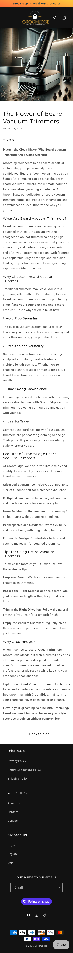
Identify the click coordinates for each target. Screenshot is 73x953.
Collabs (13, 820)
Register (13, 854)
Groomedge (41, 946)
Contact (13, 811)
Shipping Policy (18, 778)
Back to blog (39, 734)
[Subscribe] (58, 887)
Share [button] (10, 139)
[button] (8, 17)
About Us (14, 803)
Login (11, 845)
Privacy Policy (17, 761)
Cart (10, 862)
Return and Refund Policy (24, 769)
